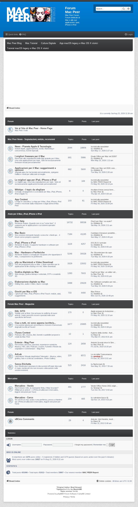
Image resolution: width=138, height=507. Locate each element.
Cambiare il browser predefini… (103, 233)
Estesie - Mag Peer (24, 342)
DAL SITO (20, 311)
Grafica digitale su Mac (27, 272)
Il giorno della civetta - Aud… (102, 333)
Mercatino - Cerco (24, 397)
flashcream (97, 364)
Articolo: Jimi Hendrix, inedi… (103, 419)
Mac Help (19, 221)
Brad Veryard (76, 487)
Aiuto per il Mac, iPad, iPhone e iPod (25, 214)
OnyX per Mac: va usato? (101, 221)
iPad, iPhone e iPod (25, 242)
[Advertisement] (69, 76)
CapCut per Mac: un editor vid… (104, 272)
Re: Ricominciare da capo (101, 253)
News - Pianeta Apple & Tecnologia (33, 146)
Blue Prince (95, 292)
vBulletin (96, 149)
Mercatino (12, 378)
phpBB (60, 494)
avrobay (96, 356)
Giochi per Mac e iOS (26, 291)
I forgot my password (83, 445)
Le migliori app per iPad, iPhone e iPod (35, 180)
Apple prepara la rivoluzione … (103, 311)
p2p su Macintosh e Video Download (34, 262)
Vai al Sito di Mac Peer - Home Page (33, 128)
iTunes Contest (22, 332)
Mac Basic (20, 233)
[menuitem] (22, 34)
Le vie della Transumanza (101, 354)
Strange (96, 388)
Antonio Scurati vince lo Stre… (103, 343)
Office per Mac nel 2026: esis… (104, 168)
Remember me (99, 445)
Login (9, 439)
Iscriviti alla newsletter (100, 147)
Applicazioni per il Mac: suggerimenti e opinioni (35, 169)
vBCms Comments (24, 419)
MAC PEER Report (101, 182)
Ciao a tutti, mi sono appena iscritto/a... (35, 323)
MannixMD (77, 489)
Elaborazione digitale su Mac (30, 282)
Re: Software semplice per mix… (104, 282)
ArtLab (18, 354)
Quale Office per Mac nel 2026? (104, 156)
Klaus (95, 335)
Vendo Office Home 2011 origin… (104, 386)
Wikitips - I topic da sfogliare (30, 189)
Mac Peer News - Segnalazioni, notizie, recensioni (31, 139)
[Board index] (34, 14)
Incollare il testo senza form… (103, 190)
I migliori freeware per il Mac (30, 156)
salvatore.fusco (99, 398)
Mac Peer (97, 192)
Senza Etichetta (23, 364)
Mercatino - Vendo (24, 386)
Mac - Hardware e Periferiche (30, 252)
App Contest (21, 199)
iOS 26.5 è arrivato (98, 243)
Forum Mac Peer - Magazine (21, 304)
